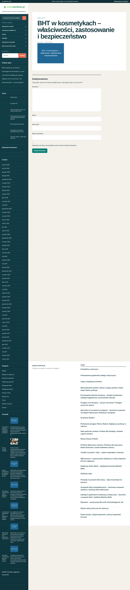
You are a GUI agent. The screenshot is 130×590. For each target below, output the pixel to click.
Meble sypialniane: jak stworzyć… (11, 67)
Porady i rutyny (6, 392)
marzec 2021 (5, 223)
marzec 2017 (5, 359)
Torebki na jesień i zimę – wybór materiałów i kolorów (102, 452)
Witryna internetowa (37, 133)
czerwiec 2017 (6, 348)
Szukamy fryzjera (88, 418)
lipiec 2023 (5, 197)
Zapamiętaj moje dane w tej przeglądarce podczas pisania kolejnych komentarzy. (54, 145)
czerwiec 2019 (6, 285)
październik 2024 (7, 179)
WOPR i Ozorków (7, 404)
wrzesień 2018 (6, 307)
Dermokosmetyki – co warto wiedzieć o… (13, 82)
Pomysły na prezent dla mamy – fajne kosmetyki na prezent (101, 481)
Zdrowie (4, 407)
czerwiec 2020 (6, 252)
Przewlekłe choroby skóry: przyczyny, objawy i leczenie (5, 558)
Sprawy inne (5, 396)
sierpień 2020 (6, 245)
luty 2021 (4, 227)
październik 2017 (7, 340)
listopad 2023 (6, 190)
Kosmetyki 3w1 (14, 103)
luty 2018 (4, 326)
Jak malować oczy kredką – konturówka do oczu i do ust (17, 131)
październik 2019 (7, 271)
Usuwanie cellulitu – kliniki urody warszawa (18, 137)
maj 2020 (4, 256)
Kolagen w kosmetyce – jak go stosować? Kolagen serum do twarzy (101, 404)
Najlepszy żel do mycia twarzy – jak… (12, 78)
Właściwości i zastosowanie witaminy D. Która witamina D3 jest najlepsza (103, 460)
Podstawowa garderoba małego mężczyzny (98, 375)
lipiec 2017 (5, 344)
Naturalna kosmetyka (8, 378)
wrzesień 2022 (6, 212)
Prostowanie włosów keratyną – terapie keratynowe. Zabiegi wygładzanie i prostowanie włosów (102, 396)
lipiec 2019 (5, 282)
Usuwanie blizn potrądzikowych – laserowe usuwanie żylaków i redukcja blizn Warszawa (102, 488)
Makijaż (4, 370)
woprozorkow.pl (38, 365)
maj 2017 (4, 351)
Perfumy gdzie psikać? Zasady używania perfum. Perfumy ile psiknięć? (17, 118)
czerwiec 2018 (6, 311)
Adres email (36, 124)
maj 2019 (4, 289)
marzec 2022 (5, 219)
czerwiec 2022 (6, 216)
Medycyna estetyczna (8, 374)
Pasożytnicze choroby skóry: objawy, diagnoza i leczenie (5, 494)
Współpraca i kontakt (121, 1)
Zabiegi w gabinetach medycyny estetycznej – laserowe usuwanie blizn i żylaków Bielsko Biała (103, 496)
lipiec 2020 (5, 249)
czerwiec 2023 (6, 201)
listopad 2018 (6, 300)
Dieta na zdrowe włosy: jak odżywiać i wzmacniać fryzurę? (5, 473)
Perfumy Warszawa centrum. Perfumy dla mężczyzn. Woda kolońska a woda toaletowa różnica (102, 446)
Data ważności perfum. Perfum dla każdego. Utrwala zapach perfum (102, 432)
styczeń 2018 (5, 329)
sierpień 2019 (6, 278)
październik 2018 (7, 304)
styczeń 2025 (5, 168)
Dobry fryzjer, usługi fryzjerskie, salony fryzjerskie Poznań (101, 516)
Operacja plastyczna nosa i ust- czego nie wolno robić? (17, 110)
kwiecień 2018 (6, 318)
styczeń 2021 (5, 230)
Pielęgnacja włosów (7, 389)
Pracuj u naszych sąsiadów (4, 449)
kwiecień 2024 (6, 186)
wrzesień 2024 (6, 183)
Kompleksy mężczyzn (89, 369)
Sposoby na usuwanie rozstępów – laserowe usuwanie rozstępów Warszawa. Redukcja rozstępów (103, 411)
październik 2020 (7, 238)
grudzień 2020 (6, 234)
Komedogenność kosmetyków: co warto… (13, 71)
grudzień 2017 (6, 333)
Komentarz (35, 86)
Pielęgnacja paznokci (8, 382)
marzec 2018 (5, 322)
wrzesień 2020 (6, 241)
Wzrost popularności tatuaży (17, 124)
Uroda (3, 400)
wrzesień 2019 (6, 274)
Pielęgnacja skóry (7, 385)
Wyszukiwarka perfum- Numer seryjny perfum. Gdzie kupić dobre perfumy (102, 389)
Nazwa (34, 115)
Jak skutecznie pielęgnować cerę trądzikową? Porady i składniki (5, 515)
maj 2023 (4, 205)
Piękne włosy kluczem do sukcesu (95, 508)
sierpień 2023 (6, 194)
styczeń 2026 (5, 164)
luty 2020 (4, 263)
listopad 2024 (6, 175)
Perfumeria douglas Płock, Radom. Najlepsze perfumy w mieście (103, 425)
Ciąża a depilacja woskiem (91, 382)
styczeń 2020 (5, 267)
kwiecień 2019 (6, 293)
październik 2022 (7, 208)
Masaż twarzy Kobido (89, 439)
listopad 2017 (6, 337)
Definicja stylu (13, 97)
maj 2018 (4, 315)
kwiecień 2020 (6, 260)
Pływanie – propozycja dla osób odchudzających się (102, 502)
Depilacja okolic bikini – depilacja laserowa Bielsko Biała (101, 467)
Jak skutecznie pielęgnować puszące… (13, 75)
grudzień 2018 (6, 296)
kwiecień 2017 (6, 355)
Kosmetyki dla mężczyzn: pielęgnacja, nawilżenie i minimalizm (5, 429)
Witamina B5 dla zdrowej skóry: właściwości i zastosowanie (5, 535)
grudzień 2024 (6, 172)
